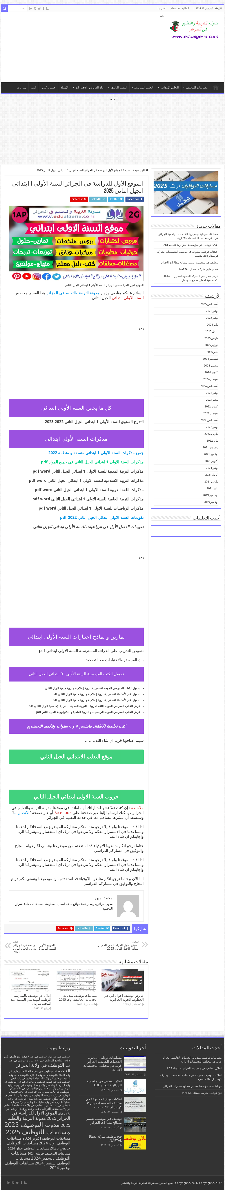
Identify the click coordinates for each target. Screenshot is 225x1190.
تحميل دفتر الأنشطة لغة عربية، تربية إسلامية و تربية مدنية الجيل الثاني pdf (96, 694)
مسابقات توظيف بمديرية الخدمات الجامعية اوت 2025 (78, 998)
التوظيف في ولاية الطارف (42, 1075)
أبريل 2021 (211, 474)
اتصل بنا (162, 8)
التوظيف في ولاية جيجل (39, 1099)
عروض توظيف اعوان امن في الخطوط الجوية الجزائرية (124, 998)
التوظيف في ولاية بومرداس (54, 1091)
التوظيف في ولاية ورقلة (35, 1109)
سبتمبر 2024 (210, 379)
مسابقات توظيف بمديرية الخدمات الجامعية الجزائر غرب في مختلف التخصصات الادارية (102, 1064)
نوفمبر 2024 (211, 365)
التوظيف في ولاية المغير (22, 1078)
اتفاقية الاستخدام (180, 8)
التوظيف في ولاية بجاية (21, 1085)
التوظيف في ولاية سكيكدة (49, 1102)
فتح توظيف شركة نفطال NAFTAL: (198, 269)
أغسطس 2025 (209, 304)
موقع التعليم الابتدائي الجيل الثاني (76, 756)
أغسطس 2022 (209, 420)
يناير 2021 (212, 488)
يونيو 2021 (212, 468)
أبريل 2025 (211, 331)
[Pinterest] (35, 8)
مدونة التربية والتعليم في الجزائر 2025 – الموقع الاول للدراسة (216, 87)
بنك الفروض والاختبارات (90, 87)
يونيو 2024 (212, 399)
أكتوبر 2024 (211, 372)
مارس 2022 (211, 433)
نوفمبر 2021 (211, 454)
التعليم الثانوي (119, 87)
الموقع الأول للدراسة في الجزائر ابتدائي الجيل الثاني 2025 (118, 945)
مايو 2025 (212, 324)
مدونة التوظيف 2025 (32, 1124)
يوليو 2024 (212, 392)
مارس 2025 (211, 338)
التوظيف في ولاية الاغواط (34, 1056)
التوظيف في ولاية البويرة (40, 1060)
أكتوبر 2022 (211, 406)
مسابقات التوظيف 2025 (38, 1132)
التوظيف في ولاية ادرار (59, 1056)
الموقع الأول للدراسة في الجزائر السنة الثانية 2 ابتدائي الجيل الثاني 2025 (34, 947)
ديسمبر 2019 (210, 495)
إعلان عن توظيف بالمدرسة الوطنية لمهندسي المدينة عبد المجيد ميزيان (31, 1000)
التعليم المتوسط (144, 87)
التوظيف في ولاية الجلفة (38, 1071)
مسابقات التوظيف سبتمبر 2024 (43, 1160)
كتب (33, 87)
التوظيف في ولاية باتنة (47, 1085)
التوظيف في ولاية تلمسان (23, 1091)
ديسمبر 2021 (210, 447)
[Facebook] (43, 8)
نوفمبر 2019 (211, 502)
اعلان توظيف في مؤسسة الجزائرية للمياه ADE (190, 245)
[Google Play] (30, 8)
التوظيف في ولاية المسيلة (49, 1078)
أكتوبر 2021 (211, 461)
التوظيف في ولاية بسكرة (22, 1088)
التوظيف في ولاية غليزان (58, 1105)
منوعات (21, 87)
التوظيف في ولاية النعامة (58, 1081)
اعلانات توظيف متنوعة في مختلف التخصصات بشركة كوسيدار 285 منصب (103, 1103)
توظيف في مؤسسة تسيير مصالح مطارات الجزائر (189, 262)
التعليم (128, 170)
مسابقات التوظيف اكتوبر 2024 (46, 1138)
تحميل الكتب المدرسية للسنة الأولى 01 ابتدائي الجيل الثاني (76, 674)
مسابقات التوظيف (197, 87)
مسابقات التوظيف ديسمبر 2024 (40, 1156)
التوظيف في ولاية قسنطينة (29, 1105)
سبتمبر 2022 (210, 413)
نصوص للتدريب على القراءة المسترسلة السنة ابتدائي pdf (91, 650)
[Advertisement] (84, 47)
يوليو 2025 (212, 311)
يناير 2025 (212, 352)
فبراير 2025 (211, 345)
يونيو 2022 (212, 427)
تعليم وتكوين (48, 87)
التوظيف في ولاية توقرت (29, 1095)
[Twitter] (39, 8)
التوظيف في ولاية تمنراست (57, 1095)
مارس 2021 (211, 481)
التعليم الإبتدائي (170, 87)
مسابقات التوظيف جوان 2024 (28, 1148)
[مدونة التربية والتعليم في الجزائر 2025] (194, 29)
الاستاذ (65, 87)
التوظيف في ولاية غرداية (23, 1102)
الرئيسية (140, 170)
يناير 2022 (212, 440)
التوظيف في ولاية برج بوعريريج (53, 1088)
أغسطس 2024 (209, 386)
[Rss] (47, 8)
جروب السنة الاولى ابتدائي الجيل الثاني (76, 797)
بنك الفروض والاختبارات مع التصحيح (114, 660)
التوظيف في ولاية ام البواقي (31, 1081)
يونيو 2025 (212, 317)
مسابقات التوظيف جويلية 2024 (48, 1153)
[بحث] (4, 8)
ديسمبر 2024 (210, 358)
